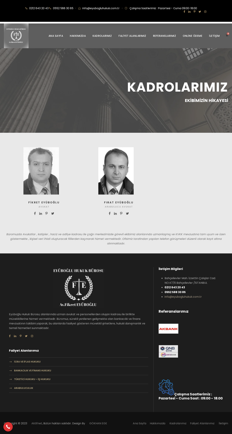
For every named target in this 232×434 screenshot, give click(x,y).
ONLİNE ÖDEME (192, 36)
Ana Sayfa (139, 423)
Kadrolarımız (177, 423)
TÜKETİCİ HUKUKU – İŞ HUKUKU (32, 379)
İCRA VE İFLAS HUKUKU (27, 361)
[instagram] (205, 12)
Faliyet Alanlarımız (202, 423)
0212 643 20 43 (39, 8)
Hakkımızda (158, 423)
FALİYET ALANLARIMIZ (132, 36)
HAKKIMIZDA (78, 36)
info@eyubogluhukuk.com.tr (101, 8)
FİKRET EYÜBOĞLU (44, 202)
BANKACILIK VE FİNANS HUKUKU (32, 370)
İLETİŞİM (214, 36)
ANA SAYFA (56, 36)
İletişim (223, 423)
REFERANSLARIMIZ (164, 36)
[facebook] (184, 12)
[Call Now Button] (8, 426)
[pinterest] (194, 12)
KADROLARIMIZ (102, 36)
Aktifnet (36, 423)
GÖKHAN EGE (98, 423)
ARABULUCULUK (23, 388)
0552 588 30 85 (64, 8)
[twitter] (200, 12)
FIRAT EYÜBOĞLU (118, 202)
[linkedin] (189, 12)
